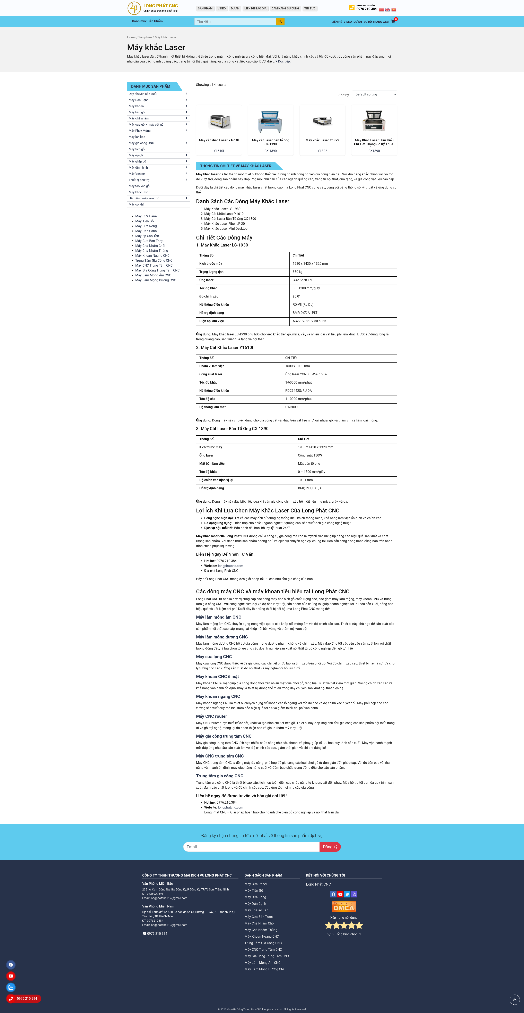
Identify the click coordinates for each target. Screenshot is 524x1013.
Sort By (344, 95)
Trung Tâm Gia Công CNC (153, 260)
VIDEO (222, 8)
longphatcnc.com (230, 566)
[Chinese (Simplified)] (382, 9)
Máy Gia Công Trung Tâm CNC (157, 270)
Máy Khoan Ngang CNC (152, 256)
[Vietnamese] (394, 9)
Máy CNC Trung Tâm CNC (154, 265)
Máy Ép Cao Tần (147, 236)
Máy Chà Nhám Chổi (150, 246)
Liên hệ (337, 22)
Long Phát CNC (318, 884)
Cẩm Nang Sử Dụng (285, 8)
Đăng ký (330, 846)
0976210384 (155, 920)
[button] (161, 21)
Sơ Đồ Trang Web (376, 22)
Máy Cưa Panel (146, 216)
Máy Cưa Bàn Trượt (149, 241)
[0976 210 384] (11, 999)
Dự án (235, 8)
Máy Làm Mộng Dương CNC (155, 280)
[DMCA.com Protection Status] (344, 906)
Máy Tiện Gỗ (144, 221)
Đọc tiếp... (284, 61)
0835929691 (155, 893)
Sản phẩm (145, 37)
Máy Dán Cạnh (146, 231)
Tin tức (309, 8)
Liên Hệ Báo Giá (255, 8)
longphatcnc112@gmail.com (168, 898)
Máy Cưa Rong (146, 226)
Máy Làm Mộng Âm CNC (153, 275)
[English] (388, 9)
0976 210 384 (367, 9)
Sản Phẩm (205, 8)
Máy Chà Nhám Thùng (151, 251)
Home (131, 37)
